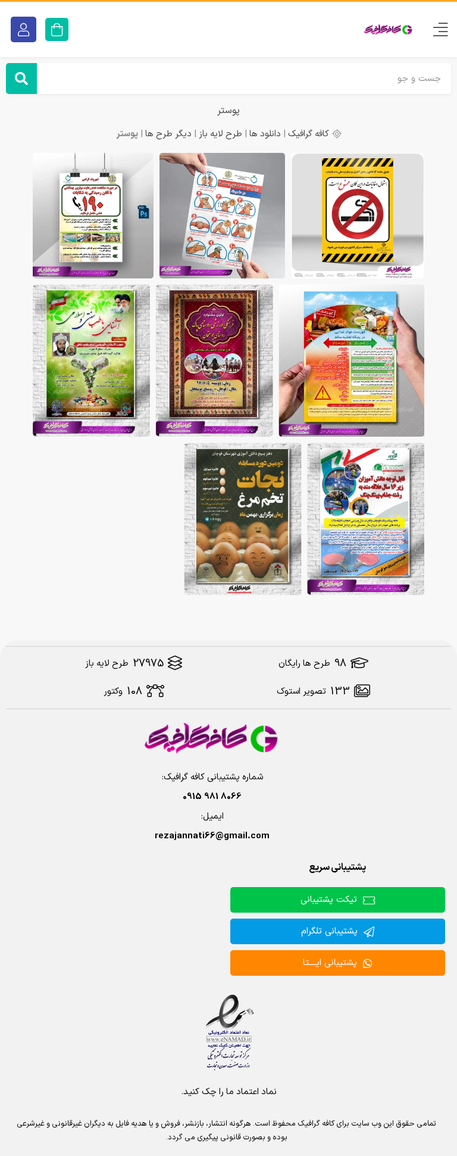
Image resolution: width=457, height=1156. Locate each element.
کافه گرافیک (308, 134)
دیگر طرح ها (168, 134)
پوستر (228, 111)
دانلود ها (265, 134)
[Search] (21, 78)
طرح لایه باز (220, 134)
